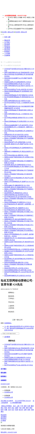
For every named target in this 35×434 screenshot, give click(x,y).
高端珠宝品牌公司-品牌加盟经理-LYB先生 (17, 82)
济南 (23, 408)
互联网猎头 (7, 323)
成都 (16, 408)
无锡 (32, 409)
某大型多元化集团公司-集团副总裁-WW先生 (18, 136)
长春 (16, 409)
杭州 (2, 409)
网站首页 (7, 40)
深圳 (25, 406)
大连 (9, 409)
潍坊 (2, 411)
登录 (5, 37)
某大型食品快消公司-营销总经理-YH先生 (17, 210)
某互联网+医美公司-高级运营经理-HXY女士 (18, 187)
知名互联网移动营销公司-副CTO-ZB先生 (17, 84)
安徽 (5, 409)
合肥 (25, 409)
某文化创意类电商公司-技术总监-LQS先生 (17, 228)
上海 (18, 406)
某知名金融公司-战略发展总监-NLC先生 (17, 185)
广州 (21, 406)
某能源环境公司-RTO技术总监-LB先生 (16, 134)
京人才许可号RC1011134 (23, 400)
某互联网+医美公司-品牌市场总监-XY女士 (17, 164)
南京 (2, 408)
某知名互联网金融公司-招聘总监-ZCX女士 (17, 202)
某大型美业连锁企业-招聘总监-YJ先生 (16, 155)
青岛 (5, 408)
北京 (14, 406)
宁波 (20, 408)
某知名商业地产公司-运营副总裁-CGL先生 (17, 142)
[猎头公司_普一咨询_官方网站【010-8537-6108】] (17, 32)
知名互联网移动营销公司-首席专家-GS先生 (18, 270)
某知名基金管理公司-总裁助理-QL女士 (16, 208)
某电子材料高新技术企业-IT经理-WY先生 (17, 100)
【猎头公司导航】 (6, 406)
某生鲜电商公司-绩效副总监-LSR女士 (16, 193)
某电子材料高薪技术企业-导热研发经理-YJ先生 (19, 72)
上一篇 (19, 326)
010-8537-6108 (5, 384)
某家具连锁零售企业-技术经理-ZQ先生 (16, 195)
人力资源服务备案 (16, 402)
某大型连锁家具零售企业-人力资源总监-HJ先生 (19, 249)
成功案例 (7, 337)
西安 (30, 408)
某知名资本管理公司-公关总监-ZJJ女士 (16, 268)
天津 (28, 406)
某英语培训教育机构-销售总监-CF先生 (16, 262)
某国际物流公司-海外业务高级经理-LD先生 (18, 219)
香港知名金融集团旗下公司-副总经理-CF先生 (18, 125)
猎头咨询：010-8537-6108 (9, 432)
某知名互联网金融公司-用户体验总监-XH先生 (18, 95)
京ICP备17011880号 (7, 400)
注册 (9, 37)
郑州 (27, 408)
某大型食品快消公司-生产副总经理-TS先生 (17, 196)
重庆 (32, 406)
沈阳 (28, 409)
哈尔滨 (21, 409)
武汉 (12, 408)
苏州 (9, 408)
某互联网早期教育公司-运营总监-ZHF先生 (17, 275)
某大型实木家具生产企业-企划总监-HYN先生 (18, 89)
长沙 (12, 409)
